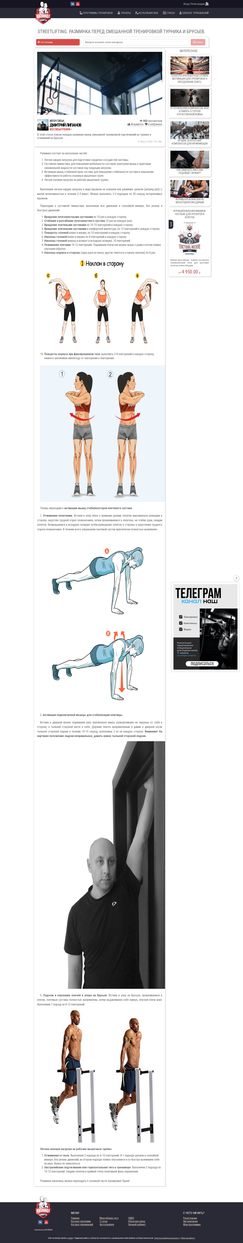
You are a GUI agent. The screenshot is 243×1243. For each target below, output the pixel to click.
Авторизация (190, 1221)
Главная (75, 1218)
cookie (70, 1238)
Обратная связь (136, 1221)
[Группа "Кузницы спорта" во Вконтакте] (72, 4)
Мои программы (192, 1224)
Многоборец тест (109, 1218)
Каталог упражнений (82, 1224)
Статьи (103, 1221)
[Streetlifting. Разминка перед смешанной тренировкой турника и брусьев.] (99, 83)
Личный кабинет (137, 1224)
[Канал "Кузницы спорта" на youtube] (78, 4)
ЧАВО (131, 1218)
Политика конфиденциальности (166, 1238)
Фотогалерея (107, 1224)
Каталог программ (81, 1221)
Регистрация (190, 1218)
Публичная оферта (187, 1238)
